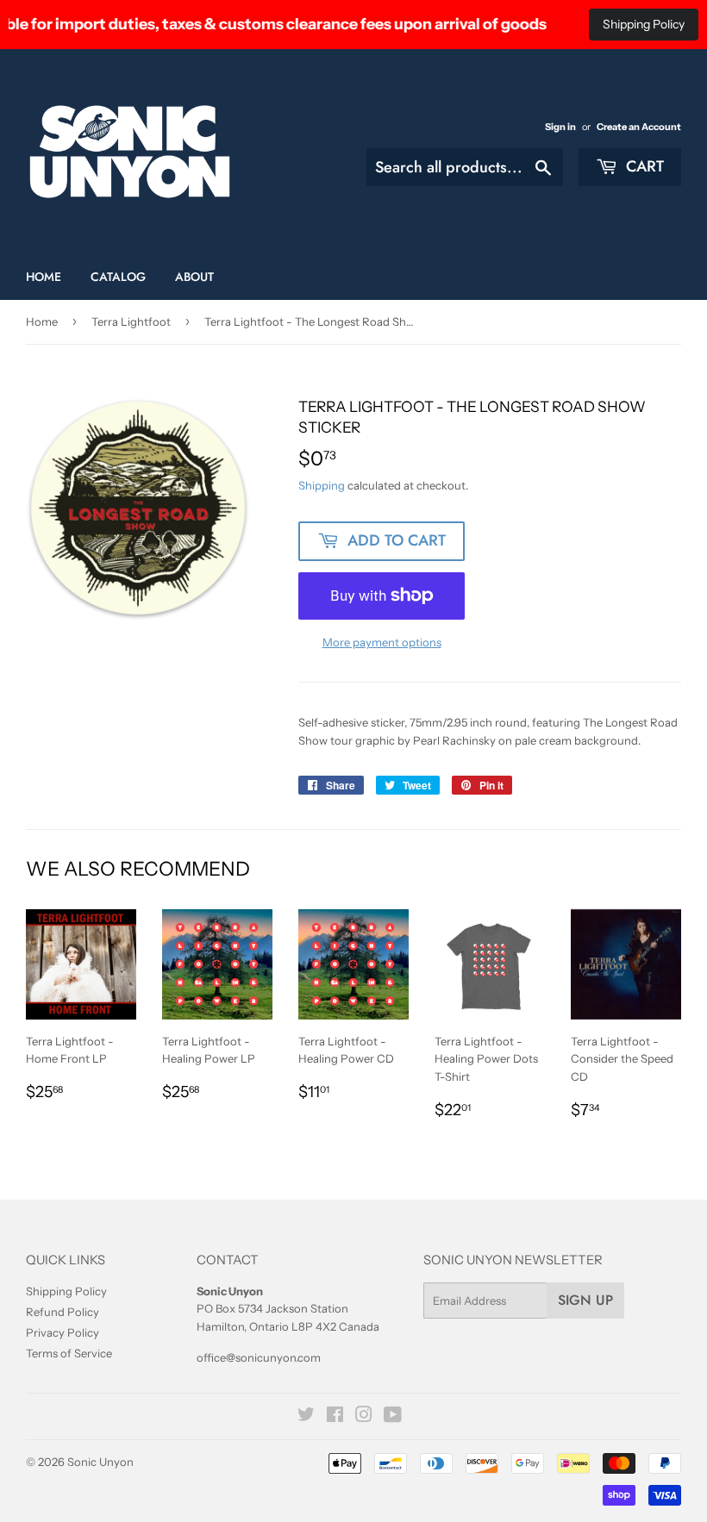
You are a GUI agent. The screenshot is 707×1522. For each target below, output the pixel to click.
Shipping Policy (644, 24)
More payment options (381, 642)
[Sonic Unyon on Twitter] (306, 1417)
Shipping (321, 485)
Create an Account (639, 127)
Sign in (560, 127)
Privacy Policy (62, 1332)
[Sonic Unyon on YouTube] (393, 1417)
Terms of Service (69, 1353)
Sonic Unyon (100, 1462)
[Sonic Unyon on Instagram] (363, 1417)
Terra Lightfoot (131, 321)
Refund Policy (62, 1312)
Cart (643, 166)
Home (43, 276)
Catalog (118, 276)
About (194, 276)
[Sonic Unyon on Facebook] (335, 1417)
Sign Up (585, 1300)
